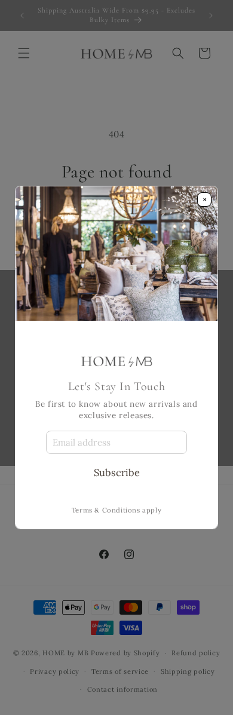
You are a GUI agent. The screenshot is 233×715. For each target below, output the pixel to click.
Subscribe (117, 472)
